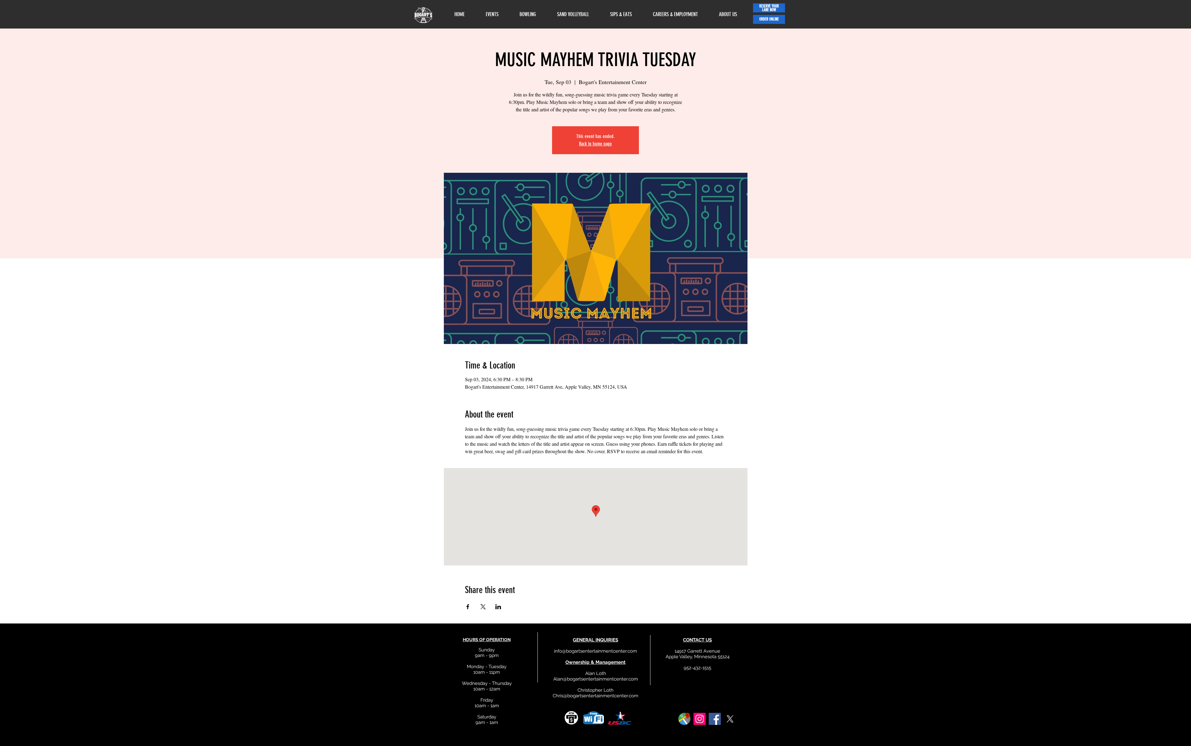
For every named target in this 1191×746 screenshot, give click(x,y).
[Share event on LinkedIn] (498, 606)
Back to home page (595, 144)
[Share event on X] (483, 606)
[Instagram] (700, 719)
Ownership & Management (595, 662)
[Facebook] (715, 719)
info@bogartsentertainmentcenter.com (595, 651)
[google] (684, 719)
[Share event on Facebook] (468, 606)
